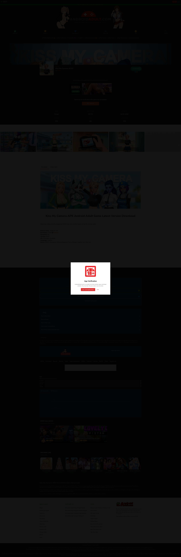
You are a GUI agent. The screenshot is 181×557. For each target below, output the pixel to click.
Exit (98, 289)
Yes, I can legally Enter (88, 289)
